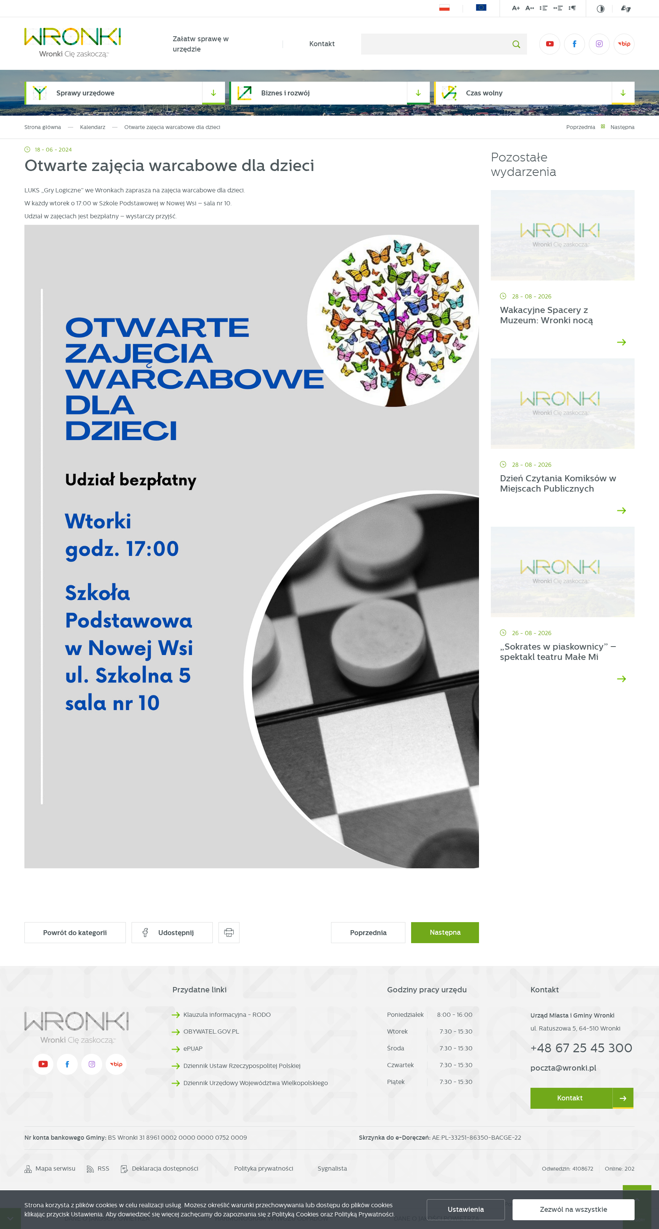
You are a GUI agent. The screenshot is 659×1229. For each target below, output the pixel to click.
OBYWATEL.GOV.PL (211, 1031)
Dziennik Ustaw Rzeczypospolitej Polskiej (242, 1065)
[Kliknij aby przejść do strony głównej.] (85, 44)
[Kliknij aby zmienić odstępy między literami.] (530, 9)
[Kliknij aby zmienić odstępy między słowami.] (558, 9)
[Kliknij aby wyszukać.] (516, 44)
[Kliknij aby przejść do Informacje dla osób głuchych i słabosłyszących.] (621, 8)
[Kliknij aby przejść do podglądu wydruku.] (229, 932)
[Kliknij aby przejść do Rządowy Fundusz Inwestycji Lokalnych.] (444, 8)
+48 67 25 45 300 (581, 1047)
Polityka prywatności (263, 1168)
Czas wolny (484, 93)
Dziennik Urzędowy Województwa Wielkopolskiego (255, 1083)
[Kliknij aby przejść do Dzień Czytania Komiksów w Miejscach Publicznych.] (563, 403)
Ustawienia (466, 1209)
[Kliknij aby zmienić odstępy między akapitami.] (572, 9)
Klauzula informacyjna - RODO (227, 1014)
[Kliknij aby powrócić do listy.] (603, 127)
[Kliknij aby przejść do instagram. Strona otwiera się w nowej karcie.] (599, 44)
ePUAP (193, 1048)
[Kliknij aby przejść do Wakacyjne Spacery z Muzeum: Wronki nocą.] (563, 235)
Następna (623, 127)
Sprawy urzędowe (85, 93)
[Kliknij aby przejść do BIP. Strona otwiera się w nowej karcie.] (624, 44)
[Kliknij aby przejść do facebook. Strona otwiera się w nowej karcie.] (574, 44)
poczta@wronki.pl (563, 1068)
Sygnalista (332, 1168)
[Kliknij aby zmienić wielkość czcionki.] (516, 9)
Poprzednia (580, 127)
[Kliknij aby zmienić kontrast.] (600, 9)
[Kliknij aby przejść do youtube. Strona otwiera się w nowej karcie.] (549, 44)
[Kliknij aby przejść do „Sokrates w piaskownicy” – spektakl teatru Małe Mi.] (563, 572)
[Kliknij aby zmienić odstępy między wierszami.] (544, 9)
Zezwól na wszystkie (573, 1209)
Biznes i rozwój (285, 93)
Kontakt (322, 44)
